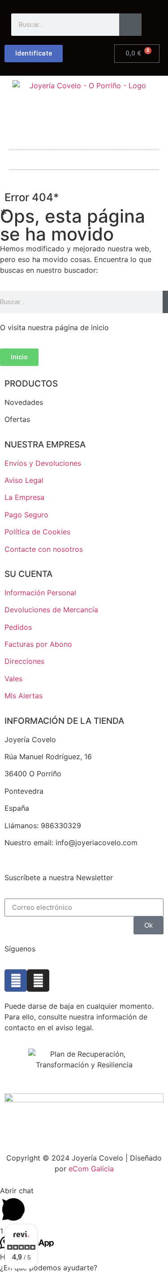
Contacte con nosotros (43, 549)
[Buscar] (130, 24)
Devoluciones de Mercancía (51, 609)
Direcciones (24, 661)
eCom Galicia (91, 1168)
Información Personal (40, 592)
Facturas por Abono (38, 644)
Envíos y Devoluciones (42, 463)
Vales (13, 678)
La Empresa (24, 497)
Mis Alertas (23, 695)
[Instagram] (38, 980)
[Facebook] (15, 980)
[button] (84, 157)
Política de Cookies (37, 531)
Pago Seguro (26, 514)
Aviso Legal (23, 480)
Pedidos (18, 627)
